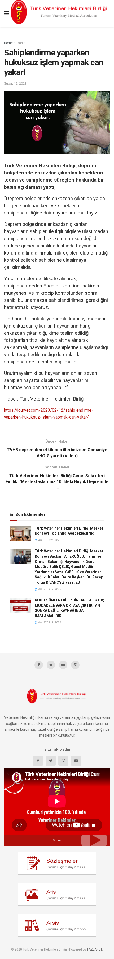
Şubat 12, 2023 (15, 83)
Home (8, 43)
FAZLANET (94, 949)
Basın (21, 43)
